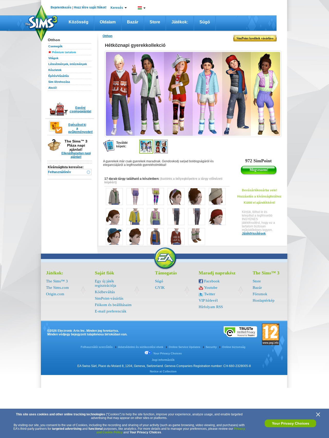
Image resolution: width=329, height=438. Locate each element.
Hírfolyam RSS (211, 307)
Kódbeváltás (105, 292)
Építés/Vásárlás (58, 75)
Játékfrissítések (254, 233)
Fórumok (260, 294)
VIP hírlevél (208, 300)
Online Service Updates (185, 346)
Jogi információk (163, 359)
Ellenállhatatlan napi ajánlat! (76, 155)
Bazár (132, 22)
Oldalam (108, 22)
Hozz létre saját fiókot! (90, 7)
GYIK (160, 287)
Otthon (107, 36)
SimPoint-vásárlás (109, 298)
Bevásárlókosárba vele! (259, 190)
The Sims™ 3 (57, 281)
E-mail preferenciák (110, 311)
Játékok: (179, 22)
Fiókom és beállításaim (113, 305)
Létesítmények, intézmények (67, 64)
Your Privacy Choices (290, 423)
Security (211, 346)
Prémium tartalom (64, 52)
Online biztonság (233, 346)
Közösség (78, 22)
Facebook (212, 281)
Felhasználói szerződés (97, 346)
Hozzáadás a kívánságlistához (259, 196)
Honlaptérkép (264, 300)
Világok (53, 58)
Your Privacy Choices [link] (167, 353)
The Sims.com (57, 287)
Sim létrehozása (59, 81)
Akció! (52, 87)
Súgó (204, 22)
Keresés (117, 8)
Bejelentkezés (61, 7)
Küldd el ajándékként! (259, 202)
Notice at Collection (163, 371)
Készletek (54, 69)
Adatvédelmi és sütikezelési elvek (141, 346)
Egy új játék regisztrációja (105, 283)
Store (155, 22)
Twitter (209, 294)
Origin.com (55, 294)
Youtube (210, 287)
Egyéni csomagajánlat (80, 109)
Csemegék (55, 46)
